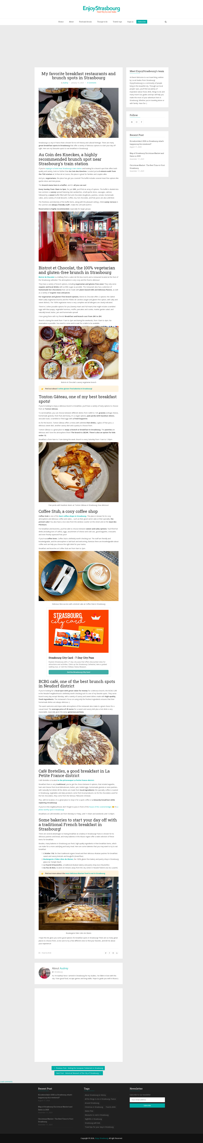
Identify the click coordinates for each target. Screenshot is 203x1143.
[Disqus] (79, 1024)
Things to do (102, 22)
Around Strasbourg (92, 1103)
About (71, 22)
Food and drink (85, 22)
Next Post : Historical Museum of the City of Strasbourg (77, 1073)
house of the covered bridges (100, 807)
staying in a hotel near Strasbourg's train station (63, 168)
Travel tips (117, 22)
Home (61, 22)
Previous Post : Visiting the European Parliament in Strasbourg (79, 1068)
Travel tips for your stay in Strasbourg (99, 1127)
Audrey (65, 83)
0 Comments (91, 83)
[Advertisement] (101, 46)
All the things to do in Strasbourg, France (100, 1099)
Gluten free (89, 1111)
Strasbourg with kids (92, 1123)
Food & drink (46, 953)
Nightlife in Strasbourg (93, 1119)
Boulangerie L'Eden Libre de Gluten (58, 859)
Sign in (130, 22)
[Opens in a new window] (132, 122)
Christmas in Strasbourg (94, 1107)
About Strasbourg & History (95, 1095)
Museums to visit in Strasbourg (96, 1115)
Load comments (6, 1081)
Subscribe (142, 22)
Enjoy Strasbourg (101, 1138)
